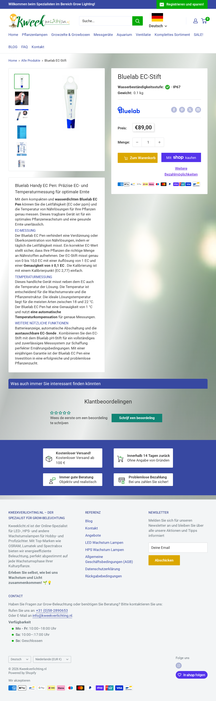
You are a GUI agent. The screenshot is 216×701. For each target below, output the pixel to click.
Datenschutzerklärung (102, 569)
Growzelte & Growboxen (70, 34)
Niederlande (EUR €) (48, 659)
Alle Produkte (30, 60)
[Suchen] (137, 21)
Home (13, 34)
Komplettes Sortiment (172, 34)
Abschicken (164, 560)
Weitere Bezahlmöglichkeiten (181, 171)
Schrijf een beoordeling (137, 418)
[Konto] (195, 21)
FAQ (24, 47)
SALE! (198, 34)
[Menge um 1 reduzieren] (137, 142)
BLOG (13, 47)
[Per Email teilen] (198, 110)
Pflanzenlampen (34, 34)
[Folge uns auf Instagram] (179, 666)
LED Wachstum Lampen (104, 542)
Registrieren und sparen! (185, 4)
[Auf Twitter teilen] (190, 110)
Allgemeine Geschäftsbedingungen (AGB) (109, 559)
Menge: (124, 142)
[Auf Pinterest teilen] (182, 110)
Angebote (93, 535)
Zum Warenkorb (143, 158)
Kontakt (38, 47)
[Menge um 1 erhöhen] (159, 142)
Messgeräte (103, 34)
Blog (89, 521)
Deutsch (16, 659)
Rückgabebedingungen (103, 576)
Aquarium (124, 34)
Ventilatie (143, 34)
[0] (204, 20)
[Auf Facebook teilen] (174, 110)
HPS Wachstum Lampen (104, 550)
